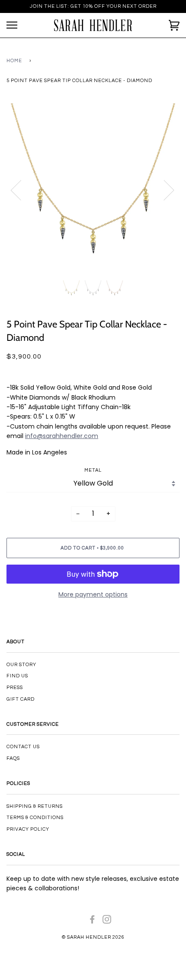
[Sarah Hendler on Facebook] (92, 921)
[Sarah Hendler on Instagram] (107, 921)
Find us (17, 675)
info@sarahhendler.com (61, 436)
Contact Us (23, 746)
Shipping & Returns (34, 806)
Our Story (21, 664)
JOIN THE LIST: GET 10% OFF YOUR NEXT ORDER (93, 6)
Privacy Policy (27, 829)
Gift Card (20, 699)
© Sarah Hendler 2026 (93, 937)
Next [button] (164, 189)
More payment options (93, 594)
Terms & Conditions (35, 817)
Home (14, 60)
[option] (93, 189)
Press (14, 687)
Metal (93, 470)
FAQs (13, 758)
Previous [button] (21, 189)
